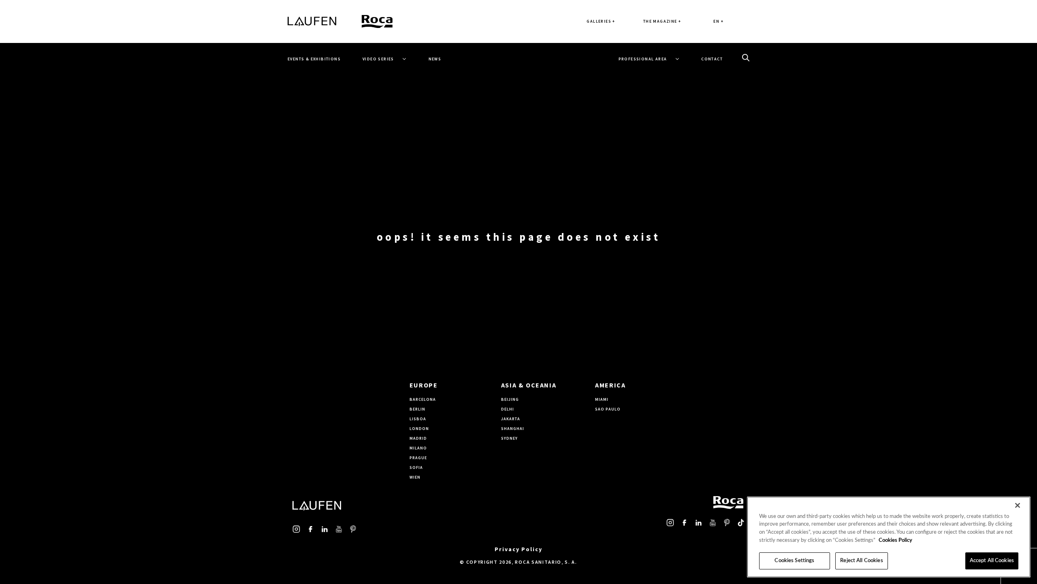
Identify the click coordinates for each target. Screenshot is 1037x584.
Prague (418, 457)
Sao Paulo (608, 409)
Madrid (418, 438)
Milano (418, 448)
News (435, 59)
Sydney (509, 438)
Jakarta (510, 418)
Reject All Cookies (861, 560)
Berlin (417, 409)
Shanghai (512, 428)
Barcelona (423, 399)
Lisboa (418, 418)
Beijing (510, 399)
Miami (601, 399)
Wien (415, 477)
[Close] (1017, 505)
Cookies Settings (794, 560)
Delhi (507, 409)
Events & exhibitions (314, 59)
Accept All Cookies (992, 560)
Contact (712, 59)
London (419, 428)
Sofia (416, 467)
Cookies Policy (895, 540)
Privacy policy (518, 549)
